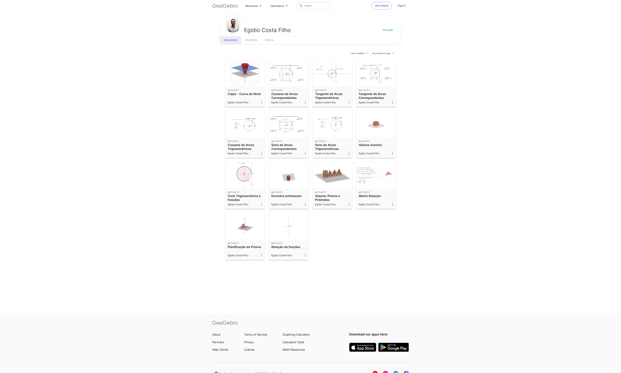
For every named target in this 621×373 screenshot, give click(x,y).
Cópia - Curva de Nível (244, 94)
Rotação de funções (285, 247)
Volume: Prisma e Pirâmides (327, 198)
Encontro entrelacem (286, 196)
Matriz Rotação (370, 196)
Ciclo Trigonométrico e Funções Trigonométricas (244, 199)
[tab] (253, 6)
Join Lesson (382, 5)
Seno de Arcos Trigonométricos (327, 147)
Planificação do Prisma (244, 247)
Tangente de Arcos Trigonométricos (329, 96)
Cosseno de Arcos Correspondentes (284, 96)
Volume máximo (370, 145)
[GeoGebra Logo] (225, 6)
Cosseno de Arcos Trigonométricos (241, 147)
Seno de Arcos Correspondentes (284, 147)
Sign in (402, 5)
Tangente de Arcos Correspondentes (372, 96)
